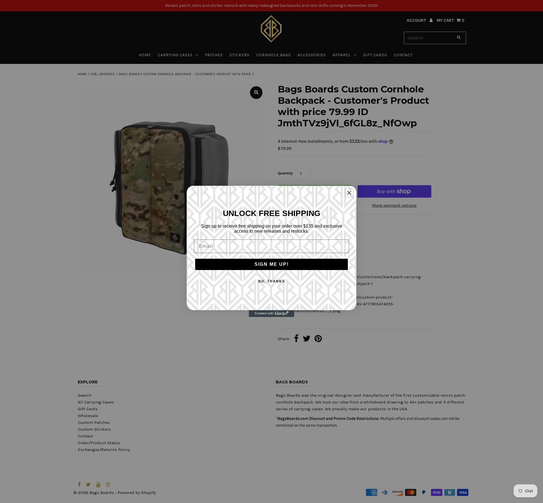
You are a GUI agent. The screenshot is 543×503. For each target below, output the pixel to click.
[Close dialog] (349, 193)
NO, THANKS (271, 281)
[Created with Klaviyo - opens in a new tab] (271, 313)
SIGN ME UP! (272, 264)
